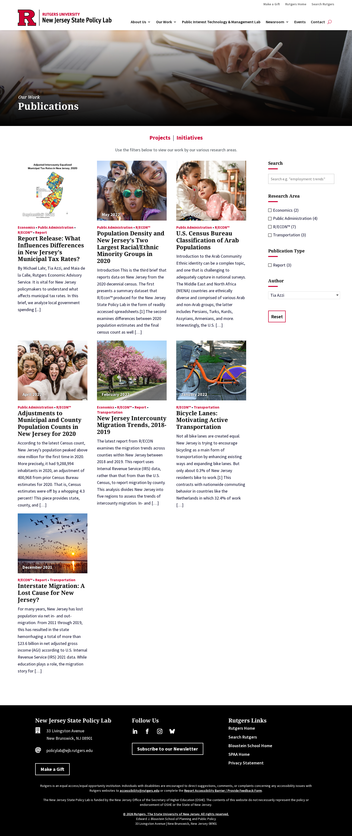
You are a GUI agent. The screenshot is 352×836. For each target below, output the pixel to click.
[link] (65, 24)
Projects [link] (159, 137)
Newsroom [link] (275, 22)
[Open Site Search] (330, 22)
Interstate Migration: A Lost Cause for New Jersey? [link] (51, 592)
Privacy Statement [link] (246, 763)
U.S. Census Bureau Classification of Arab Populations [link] (207, 240)
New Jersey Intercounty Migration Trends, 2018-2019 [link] (131, 425)
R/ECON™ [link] (25, 232)
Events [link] (300, 22)
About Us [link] (138, 22)
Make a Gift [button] (52, 769)
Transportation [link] (110, 412)
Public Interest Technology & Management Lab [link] (221, 22)
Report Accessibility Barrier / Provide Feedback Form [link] (223, 790)
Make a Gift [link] (271, 4)
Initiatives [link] (189, 137)
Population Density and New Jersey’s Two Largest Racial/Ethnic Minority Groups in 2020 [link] (131, 247)
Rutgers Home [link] (295, 4)
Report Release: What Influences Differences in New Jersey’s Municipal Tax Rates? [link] (51, 248)
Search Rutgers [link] (323, 4)
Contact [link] (318, 22)
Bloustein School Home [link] (250, 745)
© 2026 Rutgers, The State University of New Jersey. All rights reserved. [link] (176, 814)
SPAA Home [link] (239, 754)
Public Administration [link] (56, 227)
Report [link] (41, 232)
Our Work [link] (164, 22)
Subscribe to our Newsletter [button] (167, 749)
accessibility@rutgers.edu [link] (139, 790)
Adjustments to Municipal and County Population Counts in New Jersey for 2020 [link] (49, 423)
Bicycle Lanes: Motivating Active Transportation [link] (202, 420)
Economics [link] (26, 227)
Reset (277, 316)
